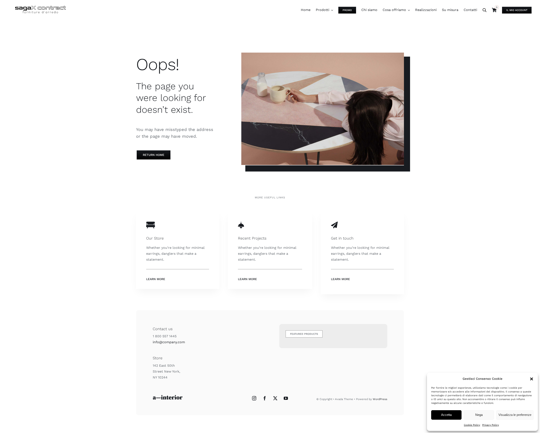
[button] (531, 379)
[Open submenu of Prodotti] (331, 10)
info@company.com (169, 342)
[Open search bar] (484, 10)
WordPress (380, 399)
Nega (479, 415)
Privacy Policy (490, 424)
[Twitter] (275, 398)
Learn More (155, 279)
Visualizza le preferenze (514, 415)
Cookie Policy (472, 424)
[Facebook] (265, 398)
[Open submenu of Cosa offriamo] (408, 10)
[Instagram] (254, 398)
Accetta (446, 415)
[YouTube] (286, 398)
